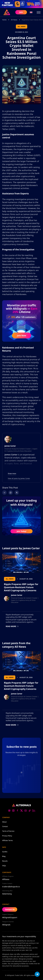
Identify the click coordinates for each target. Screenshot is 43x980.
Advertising (7, 894)
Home (4, 20)
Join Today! (21, 531)
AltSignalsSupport (9, 917)
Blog (4, 856)
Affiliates (5, 879)
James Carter (10, 446)
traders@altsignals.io (11, 886)
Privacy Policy (7, 836)
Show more (12, 473)
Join (21, 12)
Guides (4, 852)
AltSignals (6, 924)
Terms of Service (8, 831)
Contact (5, 826)
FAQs (4, 866)
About (4, 822)
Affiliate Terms (7, 840)
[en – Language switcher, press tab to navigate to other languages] (31, 12)
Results (5, 861)
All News (14, 20)
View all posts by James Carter (19, 478)
